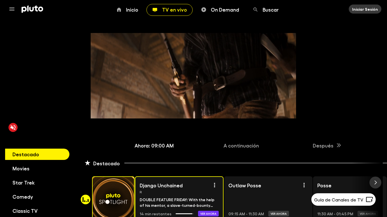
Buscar (271, 9)
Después (323, 145)
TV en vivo (174, 9)
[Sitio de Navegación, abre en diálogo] (14, 9)
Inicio (132, 9)
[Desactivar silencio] (13, 127)
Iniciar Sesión (365, 9)
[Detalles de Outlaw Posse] (304, 185)
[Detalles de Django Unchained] (214, 185)
